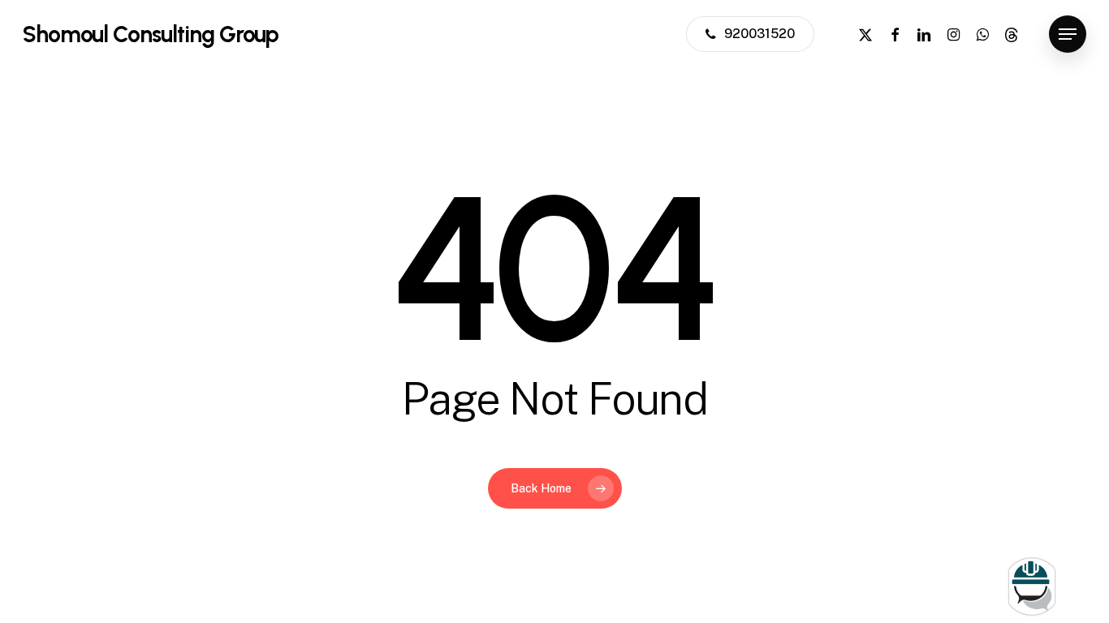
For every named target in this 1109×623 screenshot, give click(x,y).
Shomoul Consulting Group (150, 34)
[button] (1067, 34)
